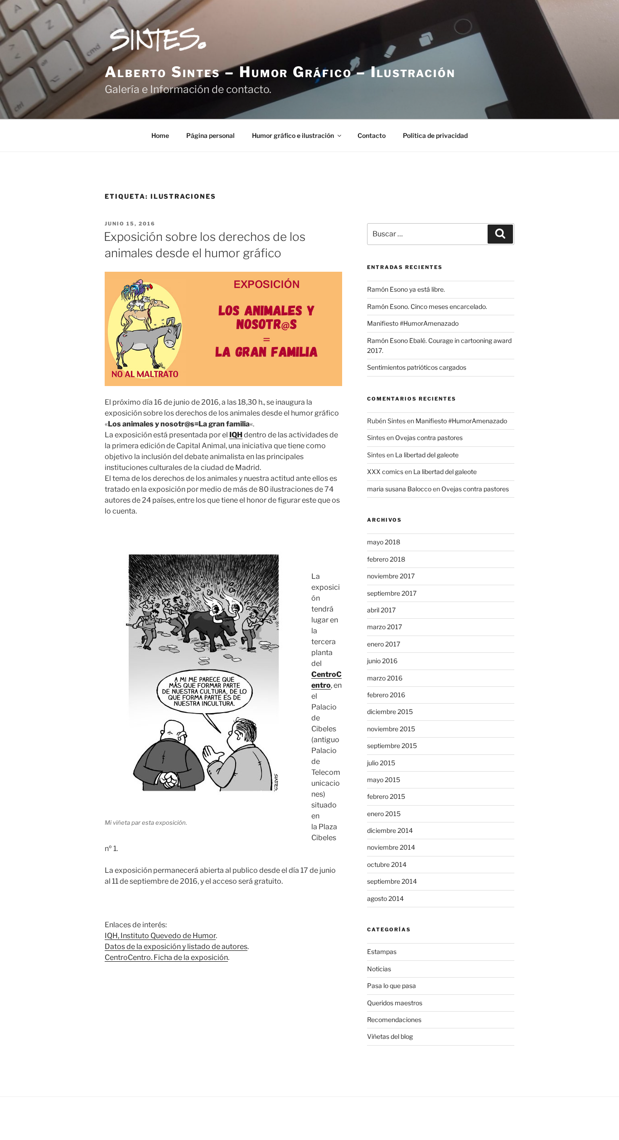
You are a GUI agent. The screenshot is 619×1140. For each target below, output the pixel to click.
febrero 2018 (386, 559)
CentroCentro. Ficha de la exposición (166, 957)
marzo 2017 (384, 627)
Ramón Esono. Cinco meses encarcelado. (427, 306)
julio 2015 (381, 763)
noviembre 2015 (391, 729)
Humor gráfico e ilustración (293, 135)
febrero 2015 (386, 796)
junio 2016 (382, 661)
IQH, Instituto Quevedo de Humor (160, 935)
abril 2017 (381, 610)
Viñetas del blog (390, 1036)
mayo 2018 (383, 542)
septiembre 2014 (392, 881)
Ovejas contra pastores (429, 437)
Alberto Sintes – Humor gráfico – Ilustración (280, 72)
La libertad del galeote (427, 455)
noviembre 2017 (391, 576)
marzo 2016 (384, 678)
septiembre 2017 (391, 593)
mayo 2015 (383, 779)
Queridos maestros (394, 1003)
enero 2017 (383, 644)
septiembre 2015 (392, 745)
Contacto (372, 135)
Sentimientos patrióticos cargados (416, 367)
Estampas (382, 951)
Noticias (379, 969)
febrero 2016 (386, 695)
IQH (235, 435)
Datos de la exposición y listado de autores (176, 946)
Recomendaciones (394, 1019)
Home (160, 135)
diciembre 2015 (390, 711)
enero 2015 (384, 813)
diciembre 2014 (390, 830)
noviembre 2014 (391, 847)
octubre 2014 (386, 864)
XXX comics (385, 471)
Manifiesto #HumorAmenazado (413, 323)
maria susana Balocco (399, 489)
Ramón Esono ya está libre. (406, 289)
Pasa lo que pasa (391, 985)
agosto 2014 (385, 898)
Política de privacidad (435, 135)
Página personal (210, 135)
